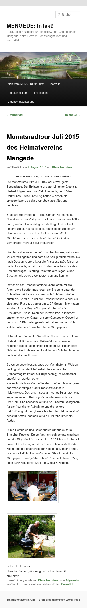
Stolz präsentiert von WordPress (59, 600)
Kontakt (55, 84)
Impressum (41, 92)
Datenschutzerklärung (21, 101)
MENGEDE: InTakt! (30, 25)
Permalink (67, 584)
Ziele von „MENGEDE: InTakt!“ (26, 84)
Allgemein (72, 580)
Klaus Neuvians (62, 167)
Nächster (72, 115)
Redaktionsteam (17, 92)
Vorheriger (15, 115)
